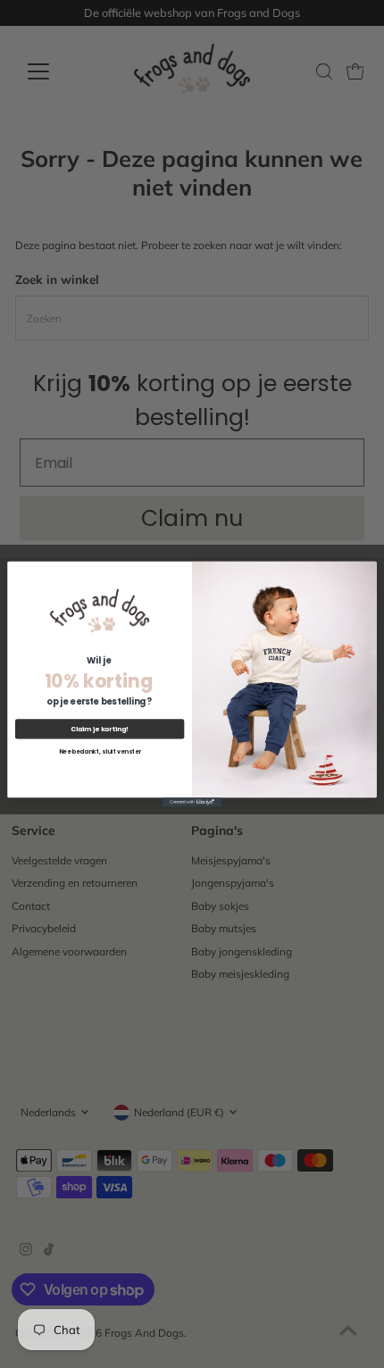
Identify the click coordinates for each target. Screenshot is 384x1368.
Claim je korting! (100, 728)
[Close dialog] (367, 570)
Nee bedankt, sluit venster (100, 751)
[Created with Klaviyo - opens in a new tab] (192, 801)
